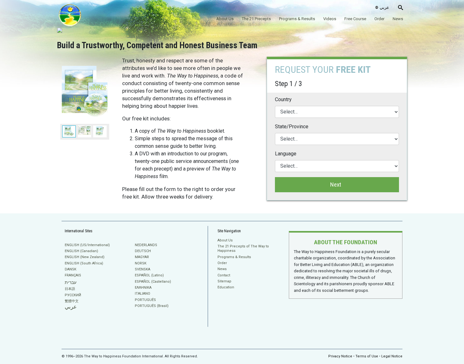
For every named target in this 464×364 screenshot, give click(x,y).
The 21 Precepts (256, 18)
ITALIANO (142, 294)
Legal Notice (391, 356)
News (398, 18)
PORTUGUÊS (145, 300)
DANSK (70, 269)
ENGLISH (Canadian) (81, 251)
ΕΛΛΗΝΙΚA (143, 288)
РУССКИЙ (73, 295)
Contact (223, 275)
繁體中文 (72, 301)
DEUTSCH (143, 251)
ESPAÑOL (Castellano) (153, 282)
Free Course (355, 18)
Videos (329, 18)
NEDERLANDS (146, 245)
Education (225, 287)
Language (285, 154)
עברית (70, 282)
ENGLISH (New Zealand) (84, 257)
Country (283, 99)
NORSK (140, 263)
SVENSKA (142, 269)
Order (379, 18)
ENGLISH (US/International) (87, 245)
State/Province (291, 127)
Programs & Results (297, 18)
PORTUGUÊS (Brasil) (152, 306)
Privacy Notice (340, 356)
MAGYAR (142, 257)
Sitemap (224, 281)
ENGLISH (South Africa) (84, 263)
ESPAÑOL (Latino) (149, 275)
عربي (71, 307)
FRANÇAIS (73, 275)
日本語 (70, 289)
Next (335, 184)
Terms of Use (366, 356)
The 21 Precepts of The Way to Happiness (243, 248)
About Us (225, 18)
